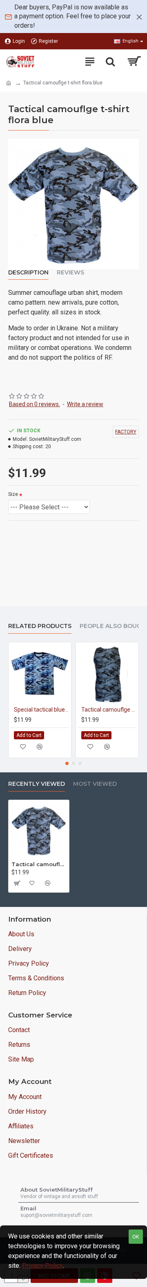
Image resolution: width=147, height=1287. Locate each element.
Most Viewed (95, 784)
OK (135, 1237)
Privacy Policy (42, 1265)
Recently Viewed (36, 784)
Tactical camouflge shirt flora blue (108, 709)
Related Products (39, 626)
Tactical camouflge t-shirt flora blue (38, 864)
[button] (67, 763)
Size (13, 494)
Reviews (70, 272)
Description (28, 272)
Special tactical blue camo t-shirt (41, 709)
